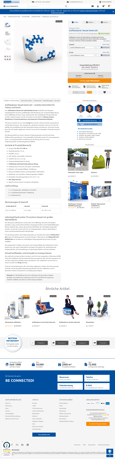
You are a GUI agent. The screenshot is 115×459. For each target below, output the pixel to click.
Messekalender (36, 429)
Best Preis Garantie (37, 426)
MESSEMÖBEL (26, 16)
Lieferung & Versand (38, 411)
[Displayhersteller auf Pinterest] (28, 445)
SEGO (65, 11)
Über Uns (8, 403)
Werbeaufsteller (64, 416)
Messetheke (62, 408)
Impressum (77, 444)
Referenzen (8, 405)
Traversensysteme (57, 13)
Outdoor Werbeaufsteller (88, 11)
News (7, 408)
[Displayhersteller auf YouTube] (17, 445)
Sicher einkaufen (37, 418)
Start (5, 16)
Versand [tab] (57, 100)
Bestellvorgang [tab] (48, 100)
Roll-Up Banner (63, 403)
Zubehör (90, 22)
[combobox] (47, 6)
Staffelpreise (106, 47)
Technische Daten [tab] (26, 100)
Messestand (62, 418)
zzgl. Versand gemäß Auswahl (89, 69)
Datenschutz (92, 444)
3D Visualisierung (37, 408)
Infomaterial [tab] (38, 100)
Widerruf (34, 416)
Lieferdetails (93, 33)
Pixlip (53, 11)
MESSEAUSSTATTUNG (14, 16)
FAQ (33, 424)
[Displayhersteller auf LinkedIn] (22, 445)
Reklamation (36, 413)
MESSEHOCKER (36, 16)
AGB (84, 444)
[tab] (89, 46)
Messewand (62, 411)
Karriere (7, 411)
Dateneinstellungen (104, 444)
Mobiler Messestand (65, 413)
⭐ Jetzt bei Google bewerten (98, 424)
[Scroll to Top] (109, 456)
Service (105, 22)
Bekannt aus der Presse (12, 418)
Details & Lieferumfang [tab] (11, 100)
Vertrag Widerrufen (44, 434)
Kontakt (34, 403)
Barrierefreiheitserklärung (12, 416)
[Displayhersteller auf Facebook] (12, 445)
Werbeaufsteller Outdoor (66, 421)
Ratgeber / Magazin (37, 421)
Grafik (34, 405)
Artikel (75, 22)
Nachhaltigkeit (9, 413)
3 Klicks (89, 81)
